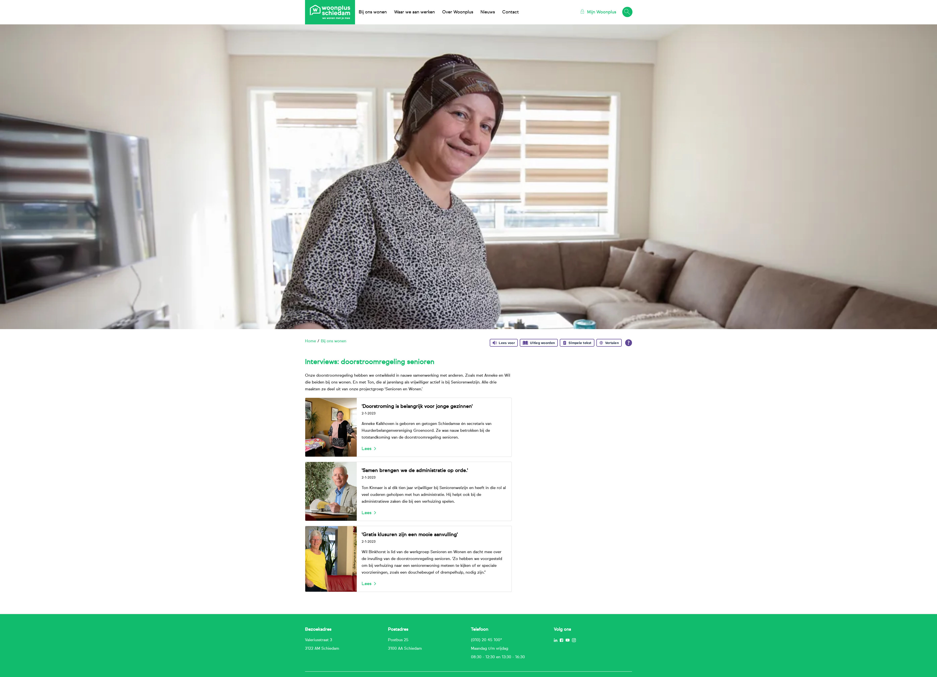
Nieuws (487, 12)
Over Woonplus (457, 12)
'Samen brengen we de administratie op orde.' (415, 470)
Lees (366, 449)
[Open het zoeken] (627, 12)
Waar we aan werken (414, 12)
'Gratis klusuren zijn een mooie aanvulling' (410, 534)
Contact (510, 12)
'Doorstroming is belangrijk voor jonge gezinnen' (417, 406)
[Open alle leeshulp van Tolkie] (628, 342)
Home (310, 341)
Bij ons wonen (373, 12)
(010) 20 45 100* (486, 640)
